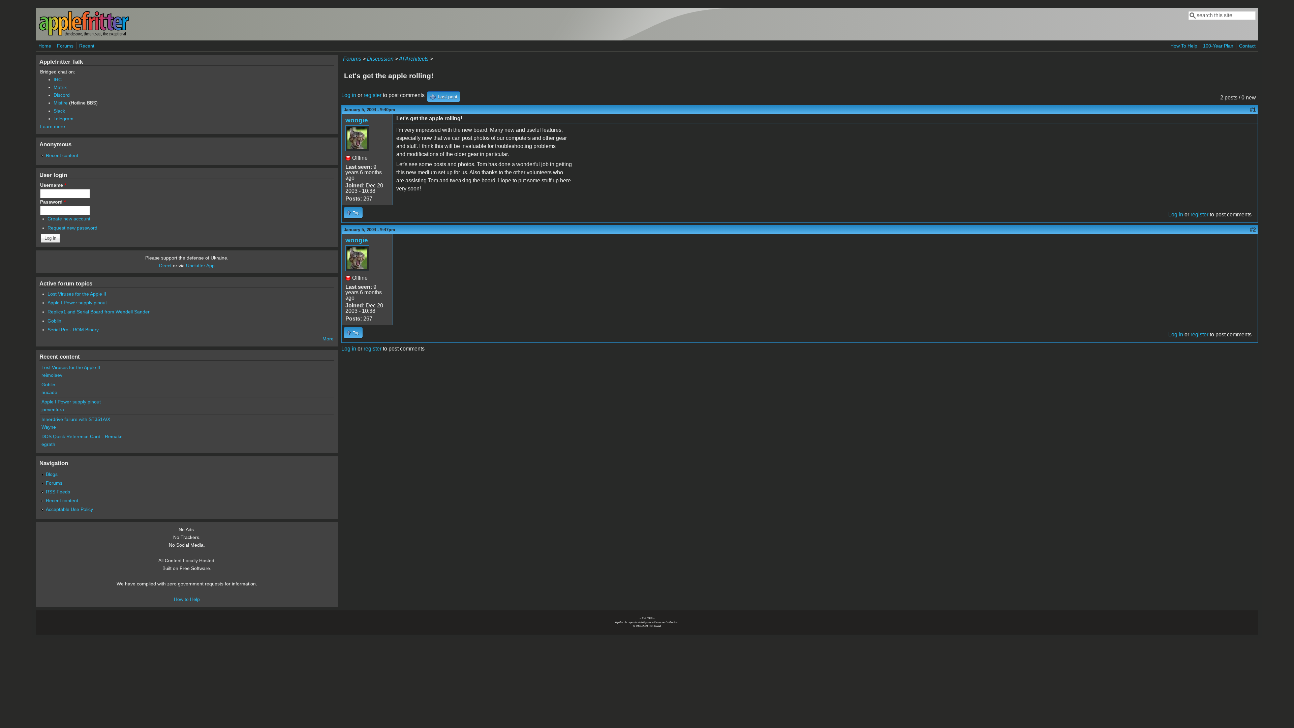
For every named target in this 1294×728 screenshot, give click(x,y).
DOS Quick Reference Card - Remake (82, 436)
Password (53, 202)
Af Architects (414, 59)
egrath (48, 444)
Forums (65, 46)
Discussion (380, 59)
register (372, 95)
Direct (165, 265)
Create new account (69, 218)
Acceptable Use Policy (69, 509)
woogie (356, 120)
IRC (58, 79)
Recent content (62, 155)
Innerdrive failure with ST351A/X (75, 419)
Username (53, 185)
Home (44, 46)
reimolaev (51, 375)
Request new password (72, 228)
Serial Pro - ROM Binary (73, 329)
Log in (348, 95)
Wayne (48, 427)
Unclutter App (200, 265)
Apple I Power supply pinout (77, 302)
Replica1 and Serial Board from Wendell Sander (99, 311)
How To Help (1183, 46)
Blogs (52, 474)
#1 (1253, 110)
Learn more (52, 126)
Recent (86, 46)
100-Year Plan (1218, 46)
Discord (62, 95)
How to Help (187, 599)
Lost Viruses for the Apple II (77, 294)
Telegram (63, 118)
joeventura (52, 409)
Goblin (54, 321)
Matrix (60, 87)
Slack (59, 111)
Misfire (61, 102)
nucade (49, 392)
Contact (1247, 46)
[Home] (84, 35)
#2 (1253, 230)
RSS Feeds (58, 491)
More (328, 338)
